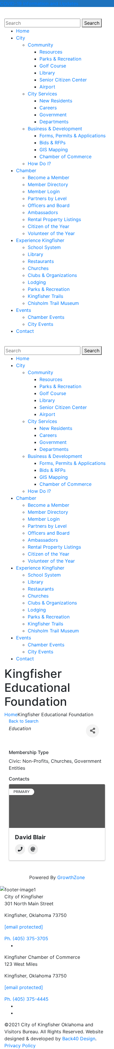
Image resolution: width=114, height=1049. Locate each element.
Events (23, 310)
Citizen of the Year (48, 226)
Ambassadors (43, 212)
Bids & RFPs (52, 142)
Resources (50, 52)
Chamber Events (46, 317)
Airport (47, 87)
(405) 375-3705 (26, 938)
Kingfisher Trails (45, 296)
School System (44, 247)
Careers (48, 108)
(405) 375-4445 (26, 999)
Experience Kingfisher (40, 240)
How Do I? (39, 163)
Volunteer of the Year (51, 233)
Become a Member (48, 177)
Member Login (44, 191)
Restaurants (41, 261)
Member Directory (48, 184)
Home (22, 31)
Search (93, 23)
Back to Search (24, 721)
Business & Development (55, 128)
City (20, 38)
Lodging (37, 282)
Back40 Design (78, 1038)
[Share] (92, 730)
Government (53, 115)
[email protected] (23, 927)
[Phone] (20, 849)
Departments (53, 122)
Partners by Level (47, 198)
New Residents (55, 101)
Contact (25, 331)
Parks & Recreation (60, 59)
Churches (38, 268)
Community (40, 45)
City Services (42, 94)
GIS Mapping (53, 149)
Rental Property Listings (54, 219)
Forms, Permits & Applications (72, 135)
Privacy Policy (20, 1045)
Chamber (26, 170)
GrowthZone (71, 877)
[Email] (33, 849)
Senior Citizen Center (63, 80)
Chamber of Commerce (65, 156)
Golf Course (52, 66)
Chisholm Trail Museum (53, 303)
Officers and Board (49, 205)
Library (47, 73)
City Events (40, 324)
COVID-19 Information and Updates (39, 3)
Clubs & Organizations (52, 275)
